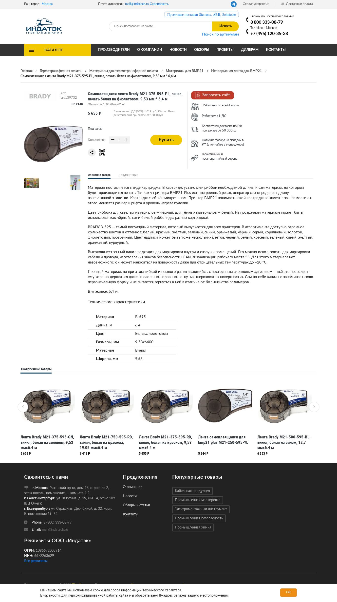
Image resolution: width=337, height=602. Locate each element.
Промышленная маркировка (197, 500)
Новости (178, 50)
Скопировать (159, 4)
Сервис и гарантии (256, 4)
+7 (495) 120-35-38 (269, 33)
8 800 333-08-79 (266, 22)
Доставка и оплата (299, 4)
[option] (47, 418)
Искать (225, 26)
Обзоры (201, 50)
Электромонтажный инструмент (201, 509)
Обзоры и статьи (136, 505)
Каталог (53, 50)
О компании (149, 50)
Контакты (276, 50)
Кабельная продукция (192, 491)
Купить (166, 140)
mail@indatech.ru (137, 4)
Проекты (225, 50)
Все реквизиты (36, 561)
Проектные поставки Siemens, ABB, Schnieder (201, 14)
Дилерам (250, 50)
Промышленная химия (193, 527)
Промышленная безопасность (199, 518)
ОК (288, 592)
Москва (47, 4)
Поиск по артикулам (220, 34)
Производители (114, 50)
